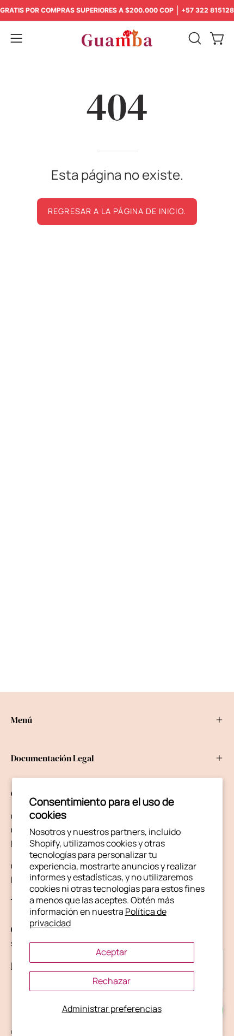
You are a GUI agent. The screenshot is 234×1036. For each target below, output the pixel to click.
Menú (21, 720)
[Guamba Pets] (117, 37)
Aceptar (111, 952)
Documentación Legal (52, 758)
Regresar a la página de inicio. (117, 211)
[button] (193, 38)
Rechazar (112, 981)
